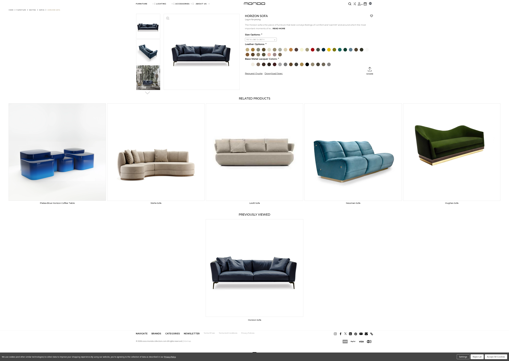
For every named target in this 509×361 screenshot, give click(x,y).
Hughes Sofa (451, 203)
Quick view (57, 152)
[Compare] (354, 4)
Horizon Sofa (254, 320)
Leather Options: (255, 44)
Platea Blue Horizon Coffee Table (57, 203)
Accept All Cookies (496, 356)
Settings (463, 356)
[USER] (360, 3)
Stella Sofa (156, 203)
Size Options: (252, 34)
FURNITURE (141, 4)
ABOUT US (201, 4)
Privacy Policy (170, 357)
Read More (279, 28)
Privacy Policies (247, 333)
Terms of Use (209, 333)
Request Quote (254, 73)
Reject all (477, 356)
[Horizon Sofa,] (254, 268)
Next (146, 93)
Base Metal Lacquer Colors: (261, 59)
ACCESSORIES (182, 4)
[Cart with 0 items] (365, 4)
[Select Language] (370, 3)
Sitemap (187, 341)
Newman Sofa (353, 203)
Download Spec (274, 73)
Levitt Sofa (254, 203)
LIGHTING (161, 4)
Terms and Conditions (228, 333)
